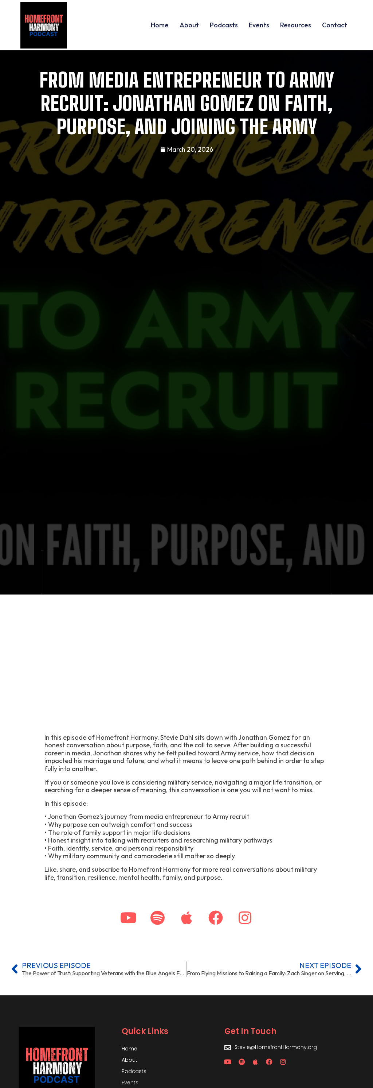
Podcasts (224, 25)
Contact (334, 25)
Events (259, 25)
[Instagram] (244, 917)
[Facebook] (215, 917)
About (189, 25)
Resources (295, 25)
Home (160, 25)
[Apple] (186, 917)
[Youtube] (128, 917)
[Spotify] (157, 917)
